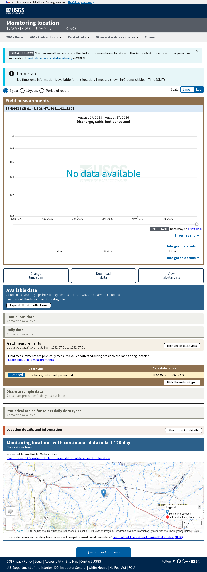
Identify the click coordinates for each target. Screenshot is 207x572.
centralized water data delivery (49, 58)
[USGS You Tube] (193, 562)
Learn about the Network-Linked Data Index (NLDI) (148, 537)
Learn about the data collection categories (36, 299)
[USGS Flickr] (188, 562)
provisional (195, 229)
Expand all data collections (28, 305)
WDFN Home (14, 37)
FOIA (131, 567)
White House (98, 567)
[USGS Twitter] (173, 562)
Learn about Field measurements (31, 360)
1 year (14, 90)
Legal (39, 561)
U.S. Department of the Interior (29, 567)
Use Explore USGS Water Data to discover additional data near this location (58, 458)
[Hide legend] (199, 507)
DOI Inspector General (70, 567)
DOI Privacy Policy (19, 561)
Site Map (71, 561)
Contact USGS (90, 561)
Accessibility (54, 561)
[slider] (196, 224)
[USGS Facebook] (178, 562)
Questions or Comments (103, 552)
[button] (103, 493)
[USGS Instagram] (198, 562)
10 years (32, 90)
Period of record (58, 90)
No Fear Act (117, 567)
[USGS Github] (183, 562)
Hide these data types (182, 346)
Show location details (184, 430)
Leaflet (19, 531)
